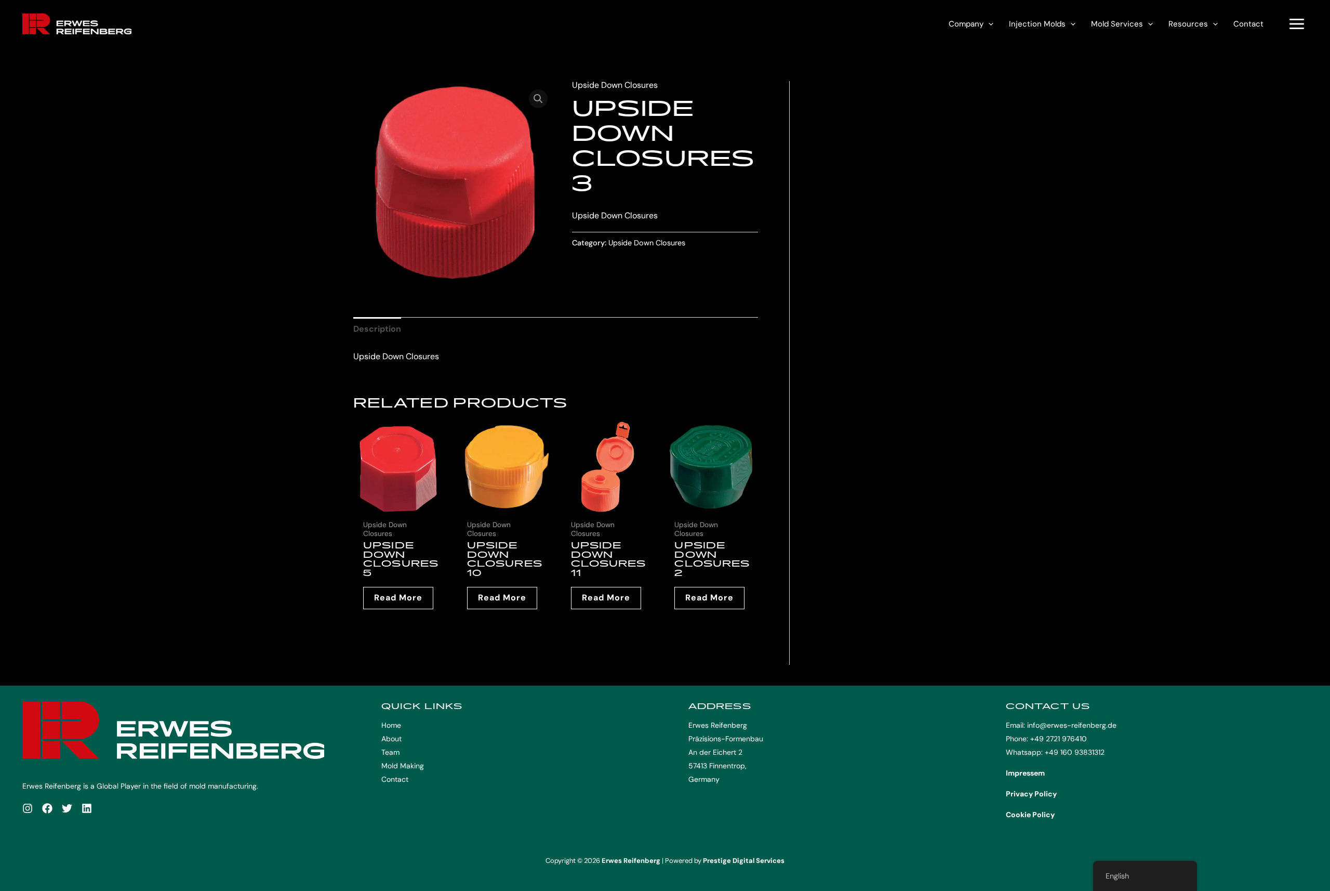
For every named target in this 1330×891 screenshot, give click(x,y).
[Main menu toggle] (1297, 24)
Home (391, 725)
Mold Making (402, 765)
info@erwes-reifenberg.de (1071, 725)
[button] (988, 24)
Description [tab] (377, 328)
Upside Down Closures (615, 85)
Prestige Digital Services (743, 860)
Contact (1248, 24)
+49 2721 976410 (1058, 738)
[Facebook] (47, 808)
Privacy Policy (1031, 793)
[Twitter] (67, 808)
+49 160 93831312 (1075, 752)
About (391, 738)
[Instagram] (27, 808)
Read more (398, 597)
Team (390, 752)
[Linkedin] (87, 808)
